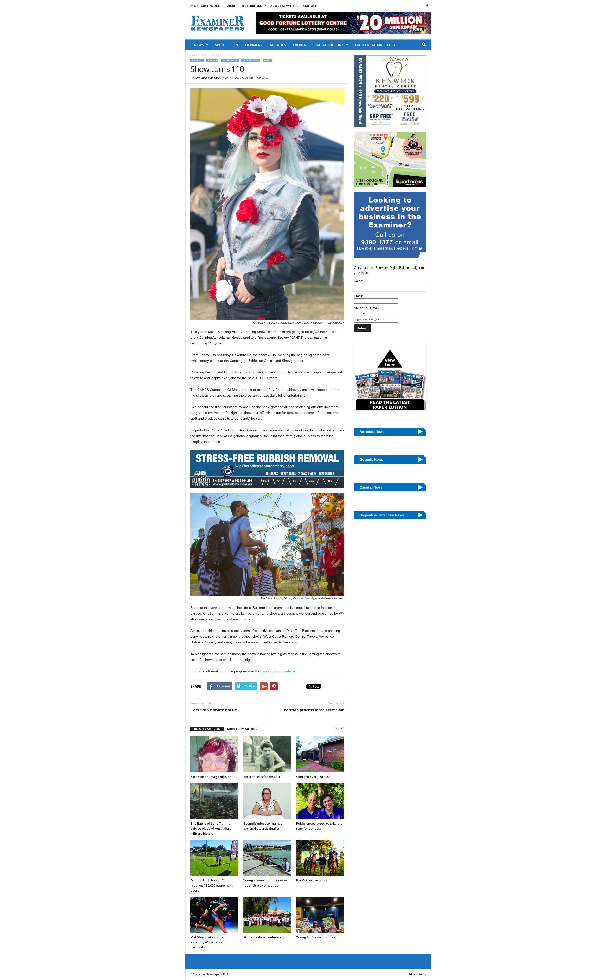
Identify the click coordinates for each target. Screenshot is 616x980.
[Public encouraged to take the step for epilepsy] (320, 801)
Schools (278, 44)
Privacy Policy (417, 974)
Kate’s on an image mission (210, 777)
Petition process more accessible (314, 709)
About (232, 5)
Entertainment (248, 44)
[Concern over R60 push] (320, 754)
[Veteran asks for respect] (267, 754)
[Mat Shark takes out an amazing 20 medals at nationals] (214, 915)
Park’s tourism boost (311, 880)
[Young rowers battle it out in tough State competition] (267, 858)
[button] (423, 45)
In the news (230, 60)
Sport (220, 44)
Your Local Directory (375, 44)
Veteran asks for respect (261, 777)
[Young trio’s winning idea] (320, 915)
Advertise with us (284, 5)
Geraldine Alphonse (206, 77)
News (199, 44)
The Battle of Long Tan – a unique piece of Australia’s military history (210, 828)
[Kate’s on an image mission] (214, 754)
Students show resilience (262, 937)
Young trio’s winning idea (315, 937)
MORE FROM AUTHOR (242, 729)
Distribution (252, 5)
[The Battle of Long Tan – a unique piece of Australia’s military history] (214, 801)
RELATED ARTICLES (207, 729)
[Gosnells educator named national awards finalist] (267, 801)
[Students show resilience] (267, 915)
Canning (197, 60)
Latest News (250, 60)
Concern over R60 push (313, 777)
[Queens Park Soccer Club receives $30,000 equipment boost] (214, 858)
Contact (310, 5)
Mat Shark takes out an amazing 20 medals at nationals (207, 942)
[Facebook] (427, 5)
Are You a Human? (367, 310)
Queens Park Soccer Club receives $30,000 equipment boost (211, 885)
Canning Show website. (278, 671)
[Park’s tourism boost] (320, 858)
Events (299, 44)
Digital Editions (328, 44)
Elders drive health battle (213, 709)
